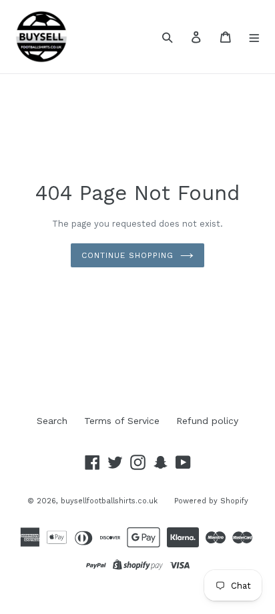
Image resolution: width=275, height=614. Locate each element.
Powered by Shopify (211, 501)
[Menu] (255, 37)
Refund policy (207, 420)
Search (52, 420)
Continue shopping (127, 255)
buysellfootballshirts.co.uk (109, 501)
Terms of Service (122, 420)
